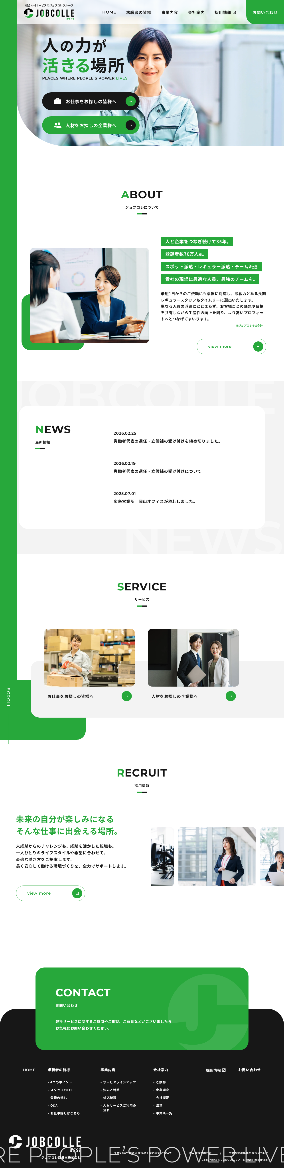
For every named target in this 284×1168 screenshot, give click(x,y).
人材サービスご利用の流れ (119, 1107)
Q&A (54, 1105)
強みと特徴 (111, 1090)
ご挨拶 (161, 1082)
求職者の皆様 (138, 12)
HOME (109, 12)
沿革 (159, 1105)
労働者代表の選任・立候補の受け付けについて (157, 471)
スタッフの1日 (61, 1090)
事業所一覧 (164, 1113)
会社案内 (196, 12)
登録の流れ (58, 1097)
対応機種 (109, 1097)
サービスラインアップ (119, 1082)
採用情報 (223, 12)
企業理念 (162, 1090)
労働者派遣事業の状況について (249, 1153)
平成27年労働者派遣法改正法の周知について (143, 1153)
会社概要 (162, 1097)
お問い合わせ (265, 12)
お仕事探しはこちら (65, 1113)
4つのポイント (61, 1082)
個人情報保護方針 (200, 1153)
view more (220, 346)
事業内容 (169, 12)
